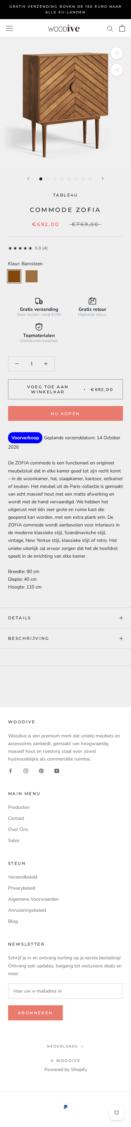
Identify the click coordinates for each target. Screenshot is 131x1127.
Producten (19, 807)
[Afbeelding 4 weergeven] (61, 178)
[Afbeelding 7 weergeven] (83, 178)
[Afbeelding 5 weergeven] (69, 178)
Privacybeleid (21, 888)
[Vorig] (28, 178)
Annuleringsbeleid (27, 910)
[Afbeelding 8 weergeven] (90, 178)
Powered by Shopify (65, 1069)
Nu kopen (65, 413)
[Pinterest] (41, 770)
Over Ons (18, 829)
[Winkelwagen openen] (122, 28)
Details (19, 617)
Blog (13, 921)
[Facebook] (10, 770)
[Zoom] (117, 53)
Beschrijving (28, 638)
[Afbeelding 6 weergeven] (76, 178)
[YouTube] (56, 770)
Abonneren (35, 1012)
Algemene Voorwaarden (33, 899)
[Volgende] (103, 178)
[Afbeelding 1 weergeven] (40, 178)
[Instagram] (26, 770)
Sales (13, 840)
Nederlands (62, 1046)
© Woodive (66, 1060)
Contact (16, 818)
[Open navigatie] (9, 28)
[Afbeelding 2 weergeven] (47, 178)
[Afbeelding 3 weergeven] (54, 178)
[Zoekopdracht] (110, 28)
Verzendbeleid (22, 877)
